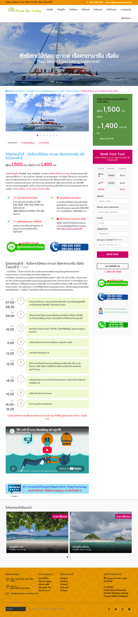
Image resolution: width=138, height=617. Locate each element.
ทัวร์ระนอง (98, 9)
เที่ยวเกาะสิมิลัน (44, 581)
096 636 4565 (114, 272)
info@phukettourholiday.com (22, 594)
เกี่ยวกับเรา (126, 18)
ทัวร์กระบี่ (85, 9)
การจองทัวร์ (126, 9)
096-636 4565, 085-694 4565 (21, 580)
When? (100, 196)
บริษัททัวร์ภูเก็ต (12, 173)
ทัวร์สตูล (63, 590)
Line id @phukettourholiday (118, 2)
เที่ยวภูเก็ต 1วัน (44, 587)
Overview (12, 143)
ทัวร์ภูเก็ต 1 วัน (32, 91)
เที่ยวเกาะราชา (44, 590)
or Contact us (112, 266)
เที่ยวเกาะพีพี (43, 584)
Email (100, 218)
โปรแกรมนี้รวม (28, 143)
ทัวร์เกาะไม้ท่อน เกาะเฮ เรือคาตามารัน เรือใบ (99, 91)
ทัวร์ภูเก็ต (61, 9)
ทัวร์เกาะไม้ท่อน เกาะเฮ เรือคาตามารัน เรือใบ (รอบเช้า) (29, 2)
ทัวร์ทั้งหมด (111, 9)
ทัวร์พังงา (73, 9)
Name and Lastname (108, 207)
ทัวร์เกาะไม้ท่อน (72, 91)
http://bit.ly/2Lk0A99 (71, 229)
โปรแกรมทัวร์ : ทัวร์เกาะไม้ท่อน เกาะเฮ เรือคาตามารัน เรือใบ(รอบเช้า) (45, 156)
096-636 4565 (96, 2)
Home (50, 9)
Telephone (102, 229)
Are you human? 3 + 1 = (109, 240)
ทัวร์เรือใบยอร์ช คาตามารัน (52, 91)
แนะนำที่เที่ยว (43, 578)
